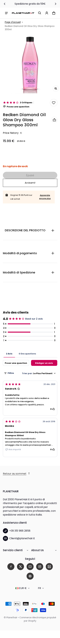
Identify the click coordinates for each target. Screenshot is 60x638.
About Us (37, 550)
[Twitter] (20, 566)
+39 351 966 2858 (19, 531)
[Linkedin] (49, 566)
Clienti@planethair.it (22, 538)
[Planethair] (23, 13)
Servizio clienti (13, 550)
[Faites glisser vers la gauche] (4, 4)
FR (39, 588)
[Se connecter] (46, 13)
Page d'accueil (13, 22)
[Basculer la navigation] (6, 13)
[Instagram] (39, 566)
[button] (39, 13)
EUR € (23, 588)
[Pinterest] (30, 576)
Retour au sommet (14, 473)
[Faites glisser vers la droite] (55, 4)
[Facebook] (10, 566)
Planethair (11, 617)
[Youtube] (30, 566)
